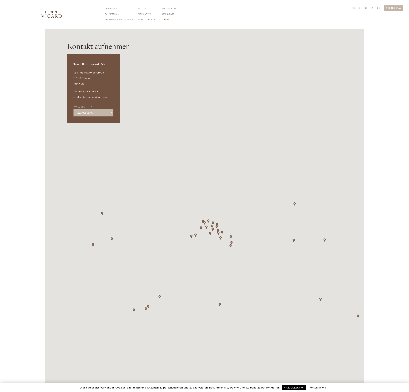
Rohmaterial (112, 14)
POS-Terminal (393, 8)
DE (378, 8)
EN (360, 8)
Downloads (168, 14)
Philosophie (111, 9)
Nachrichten (169, 9)
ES (366, 8)
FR (353, 8)
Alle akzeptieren (294, 387)
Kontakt (166, 19)
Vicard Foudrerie (147, 19)
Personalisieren (318, 387)
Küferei (142, 9)
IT (372, 8)
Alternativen (145, 14)
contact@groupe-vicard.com (90, 97)
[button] (221, 306)
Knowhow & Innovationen (119, 19)
